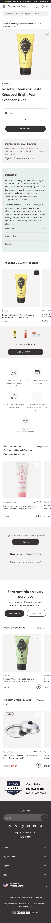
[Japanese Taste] (17, 6)
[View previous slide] (37, 75)
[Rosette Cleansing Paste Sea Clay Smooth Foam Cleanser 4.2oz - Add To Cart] (38, 686)
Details (8, 244)
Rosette (6, 83)
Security (38, 898)
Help (5, 875)
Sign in (26, 542)
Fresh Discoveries (14, 627)
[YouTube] (34, 826)
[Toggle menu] (4, 6)
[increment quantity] (41, 120)
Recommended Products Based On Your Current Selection (18, 450)
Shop (5, 847)
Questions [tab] (33, 554)
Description (11, 174)
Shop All (40, 447)
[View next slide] (46, 75)
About (6, 865)
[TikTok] (41, 826)
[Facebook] (9, 826)
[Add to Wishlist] (47, 34)
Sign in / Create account (17, 158)
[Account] (37, 6)
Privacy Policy (27, 898)
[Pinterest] (28, 826)
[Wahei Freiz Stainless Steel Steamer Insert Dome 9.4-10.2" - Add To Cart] (38, 765)
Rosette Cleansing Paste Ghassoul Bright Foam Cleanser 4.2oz (18, 316)
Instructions (11, 236)
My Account (9, 856)
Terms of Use (14, 898)
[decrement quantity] (9, 120)
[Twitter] (16, 826)
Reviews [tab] (16, 554)
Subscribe (44, 818)
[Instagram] (22, 826)
